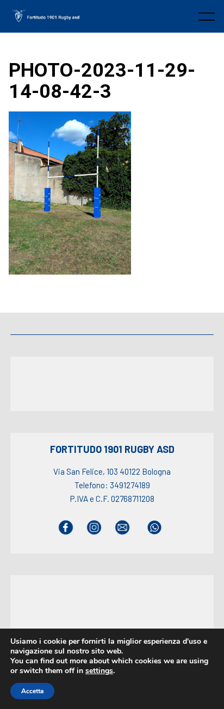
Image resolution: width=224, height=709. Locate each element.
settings (99, 671)
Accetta (32, 691)
